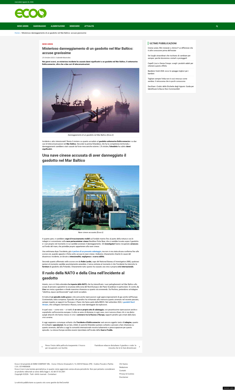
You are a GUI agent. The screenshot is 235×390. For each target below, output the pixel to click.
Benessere (75, 26)
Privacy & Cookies (126, 374)
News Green (22, 26)
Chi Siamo (123, 364)
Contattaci (52, 374)
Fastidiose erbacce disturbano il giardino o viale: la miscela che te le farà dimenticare (115, 346)
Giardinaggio (39, 26)
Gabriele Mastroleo (63, 58)
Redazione (123, 367)
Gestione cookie (229, 388)
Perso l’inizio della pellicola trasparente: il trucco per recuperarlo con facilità (65, 346)
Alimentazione (58, 26)
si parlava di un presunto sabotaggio (86, 251)
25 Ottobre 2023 (48, 58)
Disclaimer (123, 377)
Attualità (89, 26)
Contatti (122, 370)
